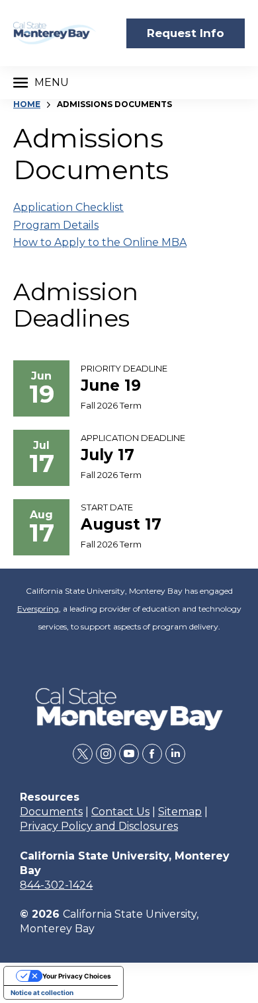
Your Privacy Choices (76, 976)
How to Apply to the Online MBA (100, 242)
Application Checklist (68, 207)
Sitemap (180, 811)
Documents (51, 811)
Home (26, 104)
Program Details (56, 225)
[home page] (54, 33)
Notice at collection (42, 992)
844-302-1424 (56, 885)
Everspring (38, 609)
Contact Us (120, 811)
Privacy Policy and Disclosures (99, 826)
